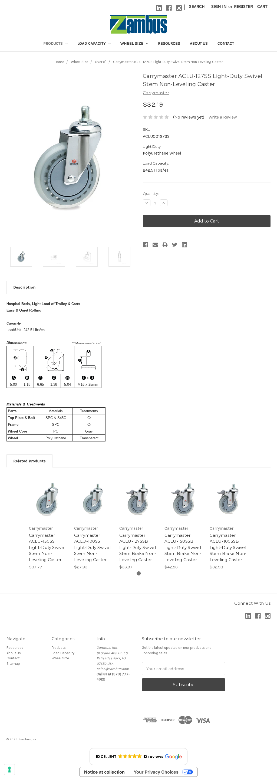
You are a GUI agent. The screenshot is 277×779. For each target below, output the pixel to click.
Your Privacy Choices (156, 772)
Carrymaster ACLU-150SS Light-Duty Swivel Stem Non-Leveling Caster (47, 547)
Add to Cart (48, 499)
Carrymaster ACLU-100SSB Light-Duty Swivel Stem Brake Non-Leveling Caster (228, 547)
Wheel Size (132, 43)
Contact (225, 43)
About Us (199, 43)
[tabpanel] (48, 522)
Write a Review (223, 117)
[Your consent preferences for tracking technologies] (9, 769)
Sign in (219, 6)
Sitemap (13, 664)
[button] (138, 756)
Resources (169, 43)
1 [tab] (139, 573)
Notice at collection (104, 772)
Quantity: (151, 193)
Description (24, 287)
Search (197, 6)
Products (53, 43)
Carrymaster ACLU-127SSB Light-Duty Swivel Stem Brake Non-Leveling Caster (137, 547)
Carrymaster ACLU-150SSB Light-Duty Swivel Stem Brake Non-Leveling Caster (183, 547)
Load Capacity (92, 43)
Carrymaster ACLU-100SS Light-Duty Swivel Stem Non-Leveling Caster (92, 547)
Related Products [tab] (29, 461)
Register (243, 6)
